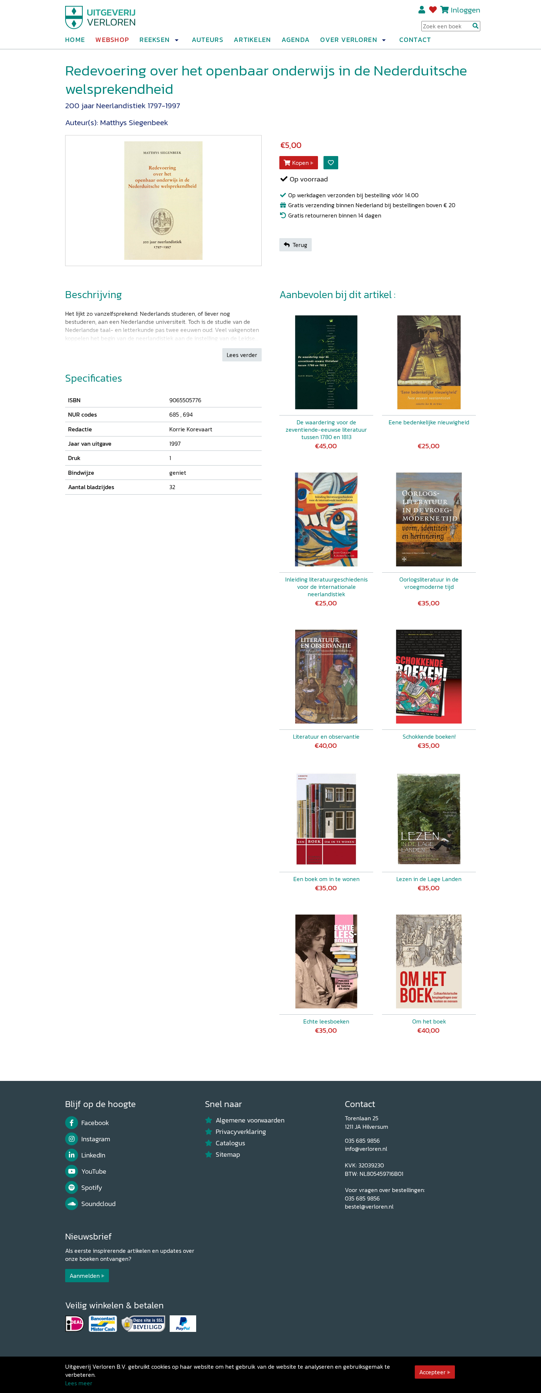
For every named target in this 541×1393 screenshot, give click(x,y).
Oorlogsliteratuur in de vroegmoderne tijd (429, 583)
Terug (300, 244)
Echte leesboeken (326, 1021)
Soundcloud (98, 1204)
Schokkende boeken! (429, 736)
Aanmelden (85, 1275)
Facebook (95, 1123)
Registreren (422, 10)
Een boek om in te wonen (326, 878)
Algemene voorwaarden (250, 1120)
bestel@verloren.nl (369, 1206)
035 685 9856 (362, 1140)
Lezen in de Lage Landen (429, 878)
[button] (176, 40)
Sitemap (228, 1154)
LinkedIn (93, 1155)
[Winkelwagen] (444, 9)
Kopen (300, 162)
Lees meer (78, 1383)
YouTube (93, 1171)
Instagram (95, 1139)
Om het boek (429, 1021)
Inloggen (465, 9)
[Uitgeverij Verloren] (100, 16)
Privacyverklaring (241, 1131)
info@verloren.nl (366, 1148)
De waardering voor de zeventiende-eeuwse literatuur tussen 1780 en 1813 (326, 429)
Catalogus (230, 1143)
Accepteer (432, 1372)
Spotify (91, 1187)
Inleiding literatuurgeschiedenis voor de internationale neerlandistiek (326, 586)
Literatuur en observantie (326, 736)
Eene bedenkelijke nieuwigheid (429, 422)
